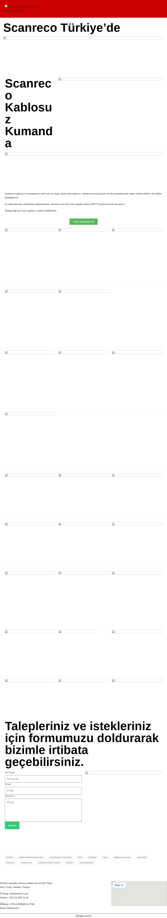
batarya (9, 857)
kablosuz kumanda (122, 857)
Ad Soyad (10, 772)
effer (80, 857)
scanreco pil (26, 863)
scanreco (10, 863)
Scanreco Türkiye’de (61, 27)
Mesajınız (10, 796)
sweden (69, 863)
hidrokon (92, 857)
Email (8, 784)
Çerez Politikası (64, 883)
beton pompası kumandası (31, 857)
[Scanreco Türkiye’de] (83, 54)
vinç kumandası (86, 863)
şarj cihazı (141, 857)
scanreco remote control (49, 863)
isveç (105, 857)
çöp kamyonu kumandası (60, 857)
